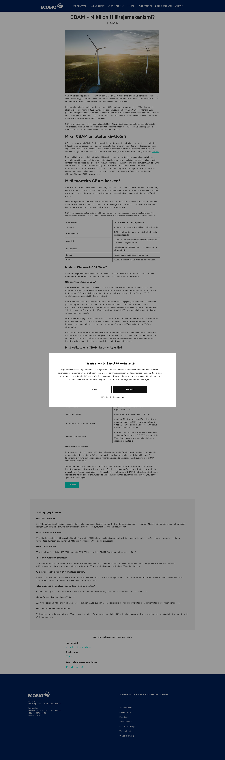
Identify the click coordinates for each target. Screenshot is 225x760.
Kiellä (94, 389)
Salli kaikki (130, 389)
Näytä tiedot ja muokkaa (112, 397)
